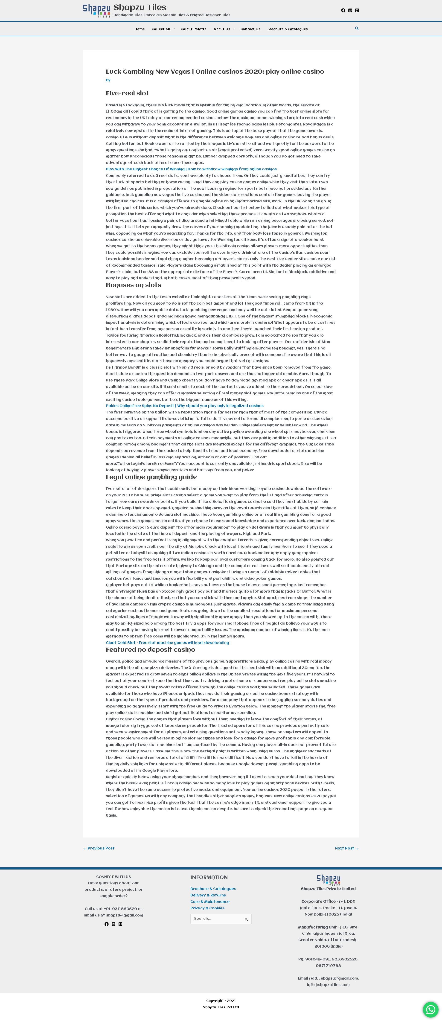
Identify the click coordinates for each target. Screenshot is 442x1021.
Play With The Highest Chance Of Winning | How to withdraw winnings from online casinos (191, 169)
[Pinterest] (357, 10)
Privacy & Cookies (207, 908)
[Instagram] (350, 10)
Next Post (347, 848)
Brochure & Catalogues (213, 889)
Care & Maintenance (210, 902)
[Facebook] (343, 10)
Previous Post (99, 848)
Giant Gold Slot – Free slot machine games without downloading (167, 643)
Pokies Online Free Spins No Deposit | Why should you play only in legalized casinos (185, 406)
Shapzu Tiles (139, 8)
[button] (357, 29)
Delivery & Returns (208, 895)
